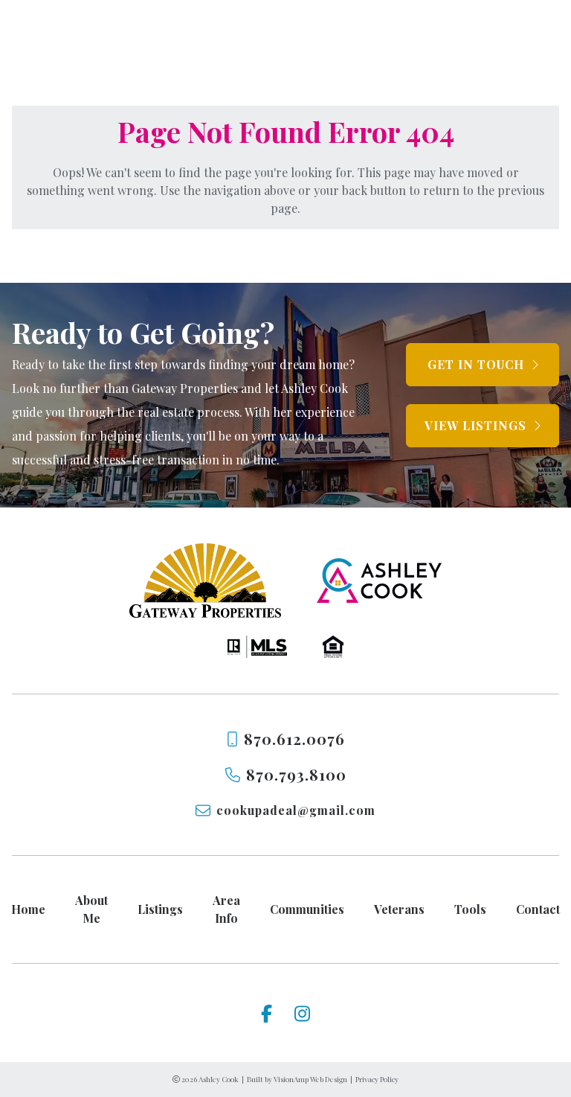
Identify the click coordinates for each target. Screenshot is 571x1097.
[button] (482, 364)
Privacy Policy (377, 1079)
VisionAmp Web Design (310, 1079)
